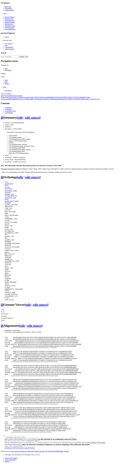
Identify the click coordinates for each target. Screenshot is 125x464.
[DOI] (30, 443)
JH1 (5, 99)
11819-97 (60, 97)
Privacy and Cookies (11, 458)
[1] (62, 165)
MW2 (53, 99)
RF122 (64, 99)
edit (20, 117)
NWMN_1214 (9, 194)
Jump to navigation (6, 95)
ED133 (78, 97)
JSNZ (42, 97)
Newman (25, 97)
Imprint (7, 461)
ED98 (82, 97)
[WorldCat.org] (22, 443)
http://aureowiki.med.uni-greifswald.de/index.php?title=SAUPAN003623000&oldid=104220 (40, 451)
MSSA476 (48, 99)
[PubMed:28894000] (11, 443)
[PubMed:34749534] (11, 448)
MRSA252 (33, 99)
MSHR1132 (41, 99)
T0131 (72, 99)
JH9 (7, 99)
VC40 (98, 99)
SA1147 (7, 187)
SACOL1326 (9, 183)
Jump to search (17, 95)
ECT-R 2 (73, 97)
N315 (13, 97)
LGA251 (24, 99)
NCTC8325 (18, 97)
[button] (1, 13)
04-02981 (47, 97)
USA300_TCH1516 (89, 99)
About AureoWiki (10, 460)
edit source (32, 117)
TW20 (81, 99)
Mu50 (60, 99)
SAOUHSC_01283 (11, 191)
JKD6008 (12, 99)
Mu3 (56, 99)
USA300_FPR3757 (34, 97)
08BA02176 (53, 97)
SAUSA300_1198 (10, 198)
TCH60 (76, 99)
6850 (64, 97)
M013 (28, 99)
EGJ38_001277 (9, 201)
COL (9, 97)
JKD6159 (18, 99)
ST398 (68, 99)
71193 (68, 97)
